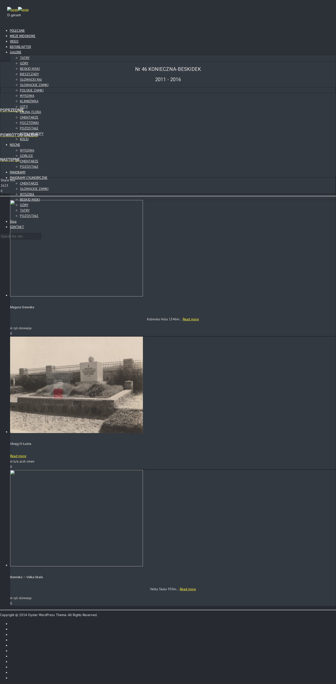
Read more (191, 319)
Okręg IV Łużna (20, 444)
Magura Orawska (22, 307)
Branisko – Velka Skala (26, 577)
